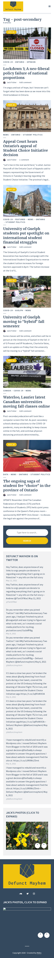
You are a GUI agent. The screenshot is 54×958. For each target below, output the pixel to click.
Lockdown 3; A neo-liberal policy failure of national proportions (26, 73)
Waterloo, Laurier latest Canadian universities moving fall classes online (26, 401)
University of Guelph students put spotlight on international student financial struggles (26, 236)
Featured (20, 219)
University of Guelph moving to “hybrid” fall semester (23, 321)
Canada (7, 390)
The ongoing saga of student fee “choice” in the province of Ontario (27, 485)
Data (5, 474)
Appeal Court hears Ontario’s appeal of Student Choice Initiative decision (25, 148)
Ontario (19, 62)
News (6, 135)
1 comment (24, 159)
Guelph (19, 310)
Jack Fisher (12, 82)
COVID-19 (8, 62)
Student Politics (33, 135)
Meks (39, 953)
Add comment (25, 82)
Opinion (31, 62)
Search (27, 540)
